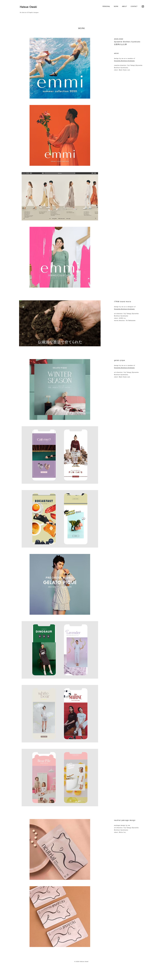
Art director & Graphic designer (29, 12)
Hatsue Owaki (28, 6)
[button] (97, 343)
